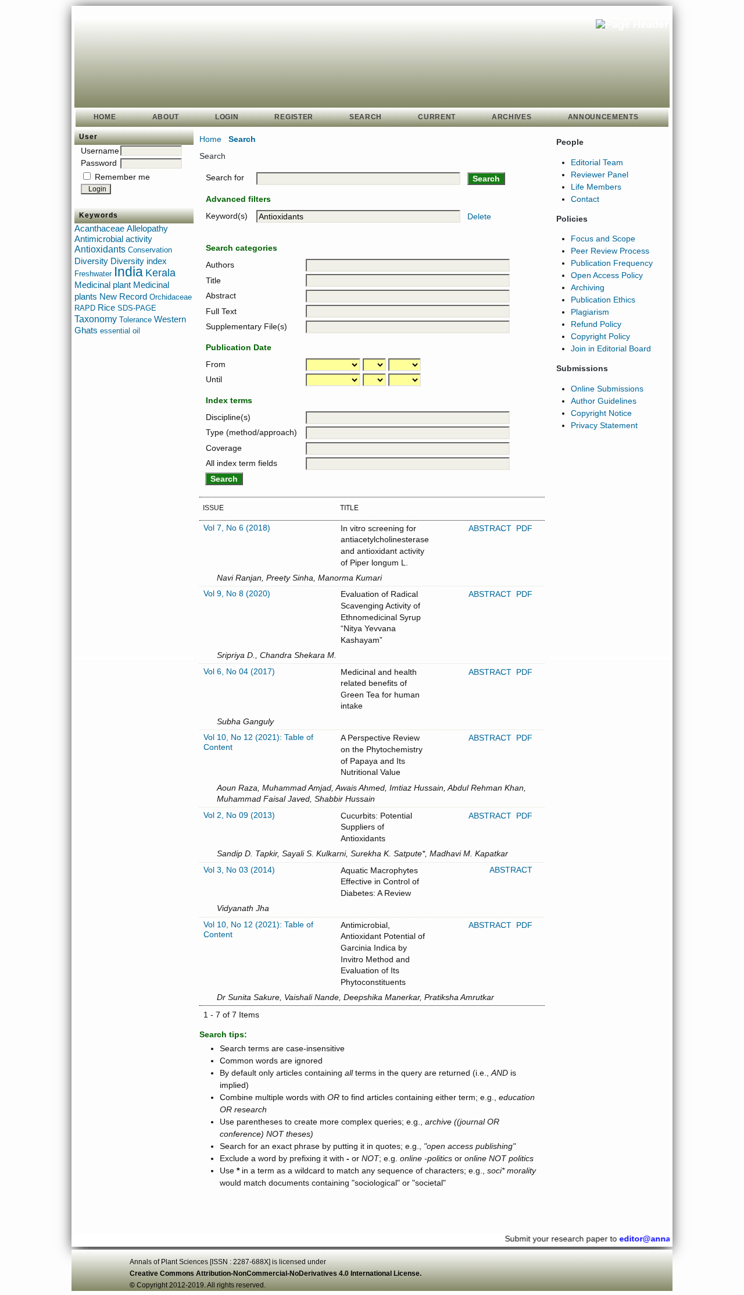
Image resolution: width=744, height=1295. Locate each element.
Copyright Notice (601, 413)
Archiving (587, 287)
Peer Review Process (610, 250)
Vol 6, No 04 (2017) (239, 671)
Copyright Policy (600, 336)
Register (293, 116)
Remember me (122, 177)
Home (105, 116)
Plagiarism (590, 311)
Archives (512, 116)
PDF (524, 528)
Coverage (224, 448)
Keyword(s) (227, 215)
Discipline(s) (228, 417)
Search (365, 116)
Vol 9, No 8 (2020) (236, 593)
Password (99, 163)
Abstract (221, 295)
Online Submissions (607, 388)
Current (437, 116)
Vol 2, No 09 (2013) (239, 815)
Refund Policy (596, 324)
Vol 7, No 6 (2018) (236, 527)
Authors (220, 264)
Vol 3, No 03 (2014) (239, 869)
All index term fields (241, 463)
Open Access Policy (607, 275)
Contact (585, 199)
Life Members (596, 186)
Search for (225, 177)
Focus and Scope (603, 238)
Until (214, 379)
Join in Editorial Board (611, 348)
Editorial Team (597, 162)
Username (100, 150)
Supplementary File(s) (246, 326)
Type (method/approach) (251, 432)
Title (213, 280)
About (165, 116)
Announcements (603, 116)
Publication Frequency (612, 263)
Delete (479, 216)
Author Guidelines (603, 400)
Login (226, 116)
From (216, 364)
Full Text (221, 311)
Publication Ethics (603, 299)
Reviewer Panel (599, 174)
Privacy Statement (604, 425)
